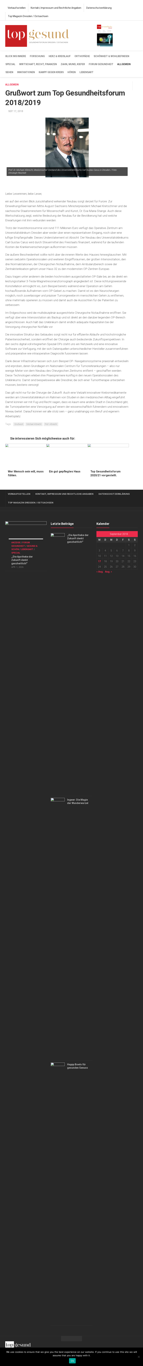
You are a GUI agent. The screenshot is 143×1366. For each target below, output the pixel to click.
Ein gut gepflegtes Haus (64, 471)
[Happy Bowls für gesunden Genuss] (58, 1193)
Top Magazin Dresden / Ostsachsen (28, 16)
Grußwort (18, 424)
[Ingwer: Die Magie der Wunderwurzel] (58, 928)
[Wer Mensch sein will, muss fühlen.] (25, 455)
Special (10, 64)
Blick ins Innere (15, 56)
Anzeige (15, 542)
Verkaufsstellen (17, 7)
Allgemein (124, 64)
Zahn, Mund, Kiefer (73, 64)
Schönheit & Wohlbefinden (111, 56)
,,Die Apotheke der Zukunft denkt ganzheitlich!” (22, 560)
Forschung (37, 56)
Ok (72, 1360)
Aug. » (108, 571)
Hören (71, 72)
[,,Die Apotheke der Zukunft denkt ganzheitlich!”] (26, 532)
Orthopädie (82, 56)
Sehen (9, 72)
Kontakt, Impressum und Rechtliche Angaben (56, 7)
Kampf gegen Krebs (51, 72)
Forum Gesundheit (101, 64)
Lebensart (86, 72)
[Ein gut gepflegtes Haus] (67, 455)
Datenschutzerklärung (99, 7)
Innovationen (26, 72)
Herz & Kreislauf (60, 56)
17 (99, 561)
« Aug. (99, 571)
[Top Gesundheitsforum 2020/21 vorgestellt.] (108, 455)
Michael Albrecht (34, 424)
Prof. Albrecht (51, 424)
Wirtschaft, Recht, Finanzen (38, 64)
